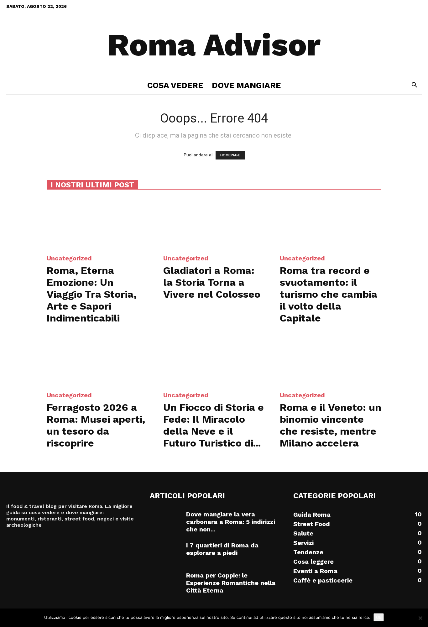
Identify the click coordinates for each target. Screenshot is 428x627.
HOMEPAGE (230, 155)
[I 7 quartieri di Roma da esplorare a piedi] (165, 552)
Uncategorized (69, 258)
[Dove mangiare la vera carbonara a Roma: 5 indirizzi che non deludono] (165, 521)
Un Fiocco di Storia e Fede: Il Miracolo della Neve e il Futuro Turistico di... (213, 425)
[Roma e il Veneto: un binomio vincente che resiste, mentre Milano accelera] (330, 360)
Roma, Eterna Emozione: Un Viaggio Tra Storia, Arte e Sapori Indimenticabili (92, 294)
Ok (378, 617)
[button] (414, 86)
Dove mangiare (246, 85)
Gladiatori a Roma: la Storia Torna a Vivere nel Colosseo (211, 282)
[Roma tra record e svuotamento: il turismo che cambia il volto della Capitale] (330, 223)
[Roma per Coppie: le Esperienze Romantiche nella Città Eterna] (165, 582)
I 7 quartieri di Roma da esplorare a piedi (222, 548)
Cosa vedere (175, 85)
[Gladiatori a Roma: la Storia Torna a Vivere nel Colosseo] (214, 223)
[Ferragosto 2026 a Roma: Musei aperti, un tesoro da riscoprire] (97, 360)
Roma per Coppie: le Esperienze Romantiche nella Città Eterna (230, 583)
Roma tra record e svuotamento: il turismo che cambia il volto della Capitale (328, 294)
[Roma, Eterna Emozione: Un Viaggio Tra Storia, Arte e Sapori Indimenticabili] (97, 223)
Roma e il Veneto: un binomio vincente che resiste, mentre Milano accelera (330, 425)
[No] (420, 618)
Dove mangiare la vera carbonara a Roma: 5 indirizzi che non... (230, 521)
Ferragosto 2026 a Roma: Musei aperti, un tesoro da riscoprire (96, 425)
